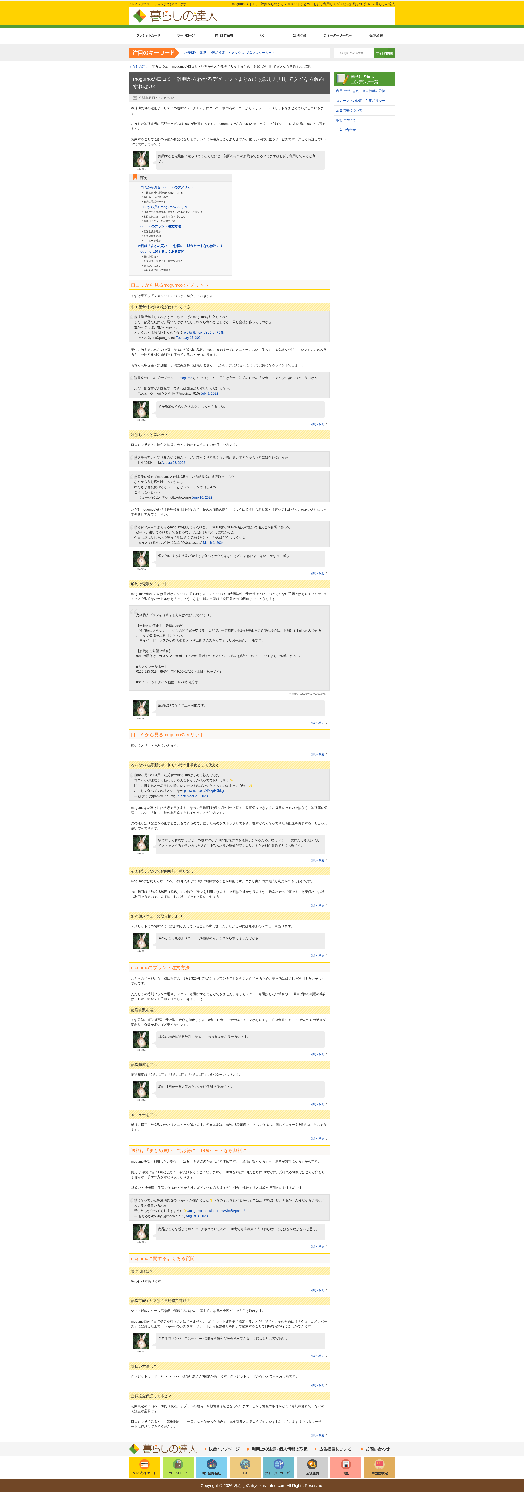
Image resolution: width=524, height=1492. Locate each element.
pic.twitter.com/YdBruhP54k (204, 332)
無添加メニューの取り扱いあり (161, 221)
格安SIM (190, 53)
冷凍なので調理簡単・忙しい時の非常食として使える (173, 212)
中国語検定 (217, 53)
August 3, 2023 (197, 1216)
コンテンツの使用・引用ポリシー (360, 100)
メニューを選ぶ (152, 240)
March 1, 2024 (213, 542)
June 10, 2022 (202, 497)
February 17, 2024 (189, 338)
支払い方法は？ (152, 265)
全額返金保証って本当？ (157, 270)
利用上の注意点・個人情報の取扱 (360, 91)
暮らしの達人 (139, 66)
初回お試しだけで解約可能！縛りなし (164, 216)
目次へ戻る (317, 424)
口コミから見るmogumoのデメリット (166, 187)
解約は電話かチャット (156, 201)
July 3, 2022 (209, 393)
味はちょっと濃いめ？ (156, 197)
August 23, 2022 (173, 462)
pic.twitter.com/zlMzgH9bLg (204, 791)
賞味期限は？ (151, 256)
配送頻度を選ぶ (152, 236)
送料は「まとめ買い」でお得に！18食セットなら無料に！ (180, 246)
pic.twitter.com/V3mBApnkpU (224, 1211)
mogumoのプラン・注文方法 (159, 226)
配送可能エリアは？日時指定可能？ (163, 261)
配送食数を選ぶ (152, 231)
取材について (346, 120)
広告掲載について (349, 110)
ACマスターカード (261, 53)
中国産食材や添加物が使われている (163, 192)
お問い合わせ (346, 130)
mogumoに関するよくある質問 (161, 251)
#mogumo (185, 378)
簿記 (202, 53)
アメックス (236, 53)
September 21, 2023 (193, 796)
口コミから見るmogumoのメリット (164, 207)
